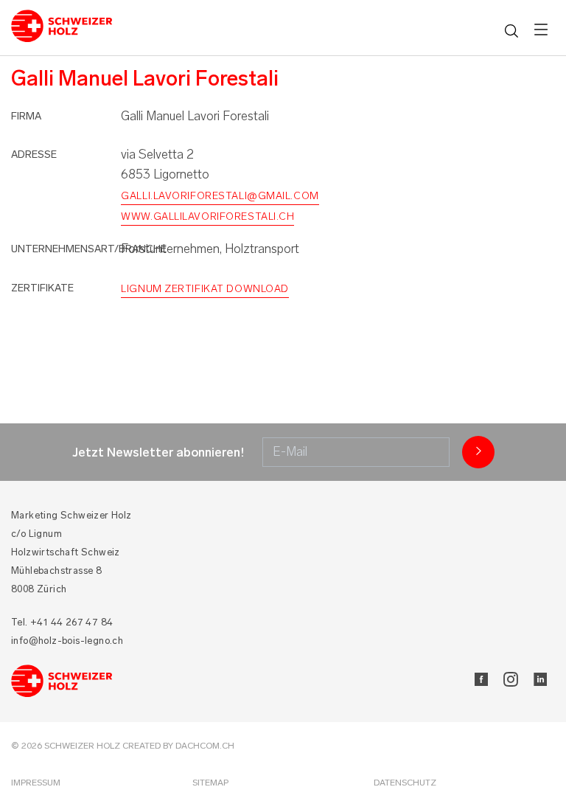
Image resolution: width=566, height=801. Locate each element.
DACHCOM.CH (204, 746)
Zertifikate (42, 288)
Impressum (35, 782)
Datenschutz (405, 782)
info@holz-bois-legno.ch (67, 640)
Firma (26, 116)
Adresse (34, 154)
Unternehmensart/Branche (89, 249)
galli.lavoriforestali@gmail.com (219, 196)
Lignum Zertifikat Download (205, 288)
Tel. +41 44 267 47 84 (62, 622)
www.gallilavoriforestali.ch (207, 216)
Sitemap (210, 782)
